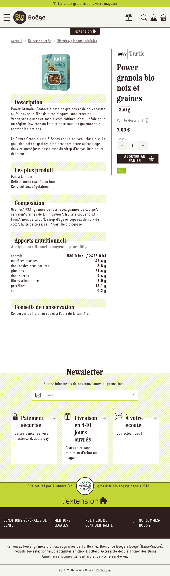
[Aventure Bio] (85, 486)
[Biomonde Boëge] (29, 17)
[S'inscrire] (129, 395)
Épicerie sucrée (39, 41)
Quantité (122, 139)
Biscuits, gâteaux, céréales (77, 41)
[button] (7, 17)
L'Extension (103, 570)
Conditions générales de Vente (25, 523)
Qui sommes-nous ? (149, 523)
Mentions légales (62, 523)
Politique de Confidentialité (99, 523)
